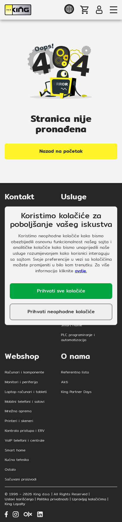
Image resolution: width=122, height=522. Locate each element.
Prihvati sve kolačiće (61, 291)
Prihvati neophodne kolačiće (61, 311)
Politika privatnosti (52, 499)
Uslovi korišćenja (19, 499)
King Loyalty (15, 504)
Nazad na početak (61, 151)
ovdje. (81, 271)
